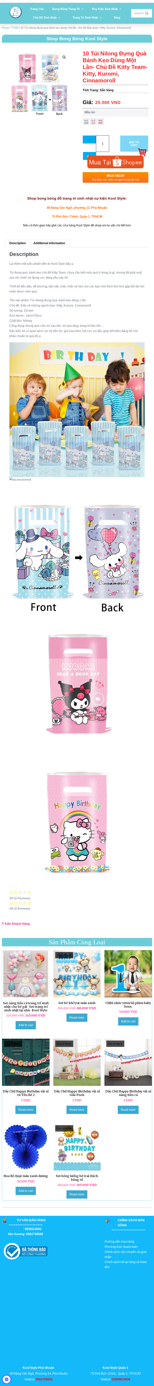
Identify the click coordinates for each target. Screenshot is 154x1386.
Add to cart (134, 143)
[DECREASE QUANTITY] (89, 139)
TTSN (14, 27)
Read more (76, 1017)
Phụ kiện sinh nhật (105, 8)
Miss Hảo (16, 1229)
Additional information (49, 243)
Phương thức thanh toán (121, 1246)
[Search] (146, 13)
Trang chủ (37, 8)
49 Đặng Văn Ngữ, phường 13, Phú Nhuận (77, 207)
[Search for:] (141, 13)
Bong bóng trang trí (66, 8)
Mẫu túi (90, 112)
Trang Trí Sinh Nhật (85, 17)
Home (5, 27)
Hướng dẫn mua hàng (119, 1241)
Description (17, 243)
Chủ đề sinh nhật (45, 17)
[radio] (86, 121)
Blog (117, 17)
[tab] (17, 243)
